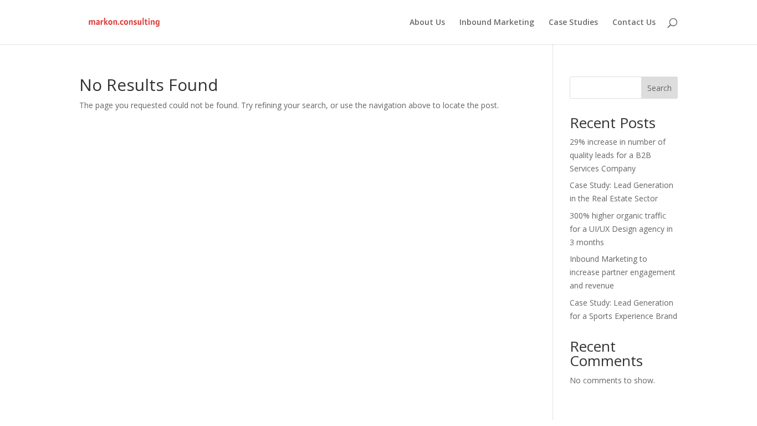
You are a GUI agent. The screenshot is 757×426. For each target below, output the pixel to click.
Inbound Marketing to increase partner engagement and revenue (623, 272)
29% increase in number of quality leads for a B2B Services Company (618, 155)
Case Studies (573, 22)
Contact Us (634, 22)
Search (659, 88)
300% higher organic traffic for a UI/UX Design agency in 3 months (621, 228)
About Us (427, 22)
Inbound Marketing (496, 22)
